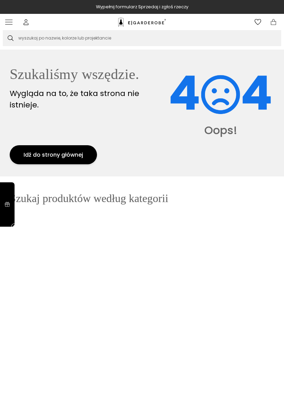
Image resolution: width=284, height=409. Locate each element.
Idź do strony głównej (53, 155)
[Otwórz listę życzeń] (258, 22)
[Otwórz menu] (10, 22)
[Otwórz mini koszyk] (273, 22)
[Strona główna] (142, 22)
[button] (26, 22)
